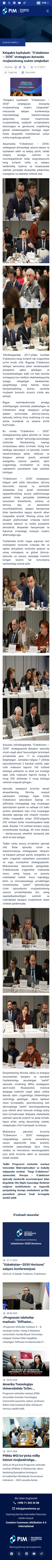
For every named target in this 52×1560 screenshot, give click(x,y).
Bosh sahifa (11, 42)
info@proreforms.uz (28, 1508)
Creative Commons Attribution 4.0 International (26, 1524)
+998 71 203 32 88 (28, 1502)
